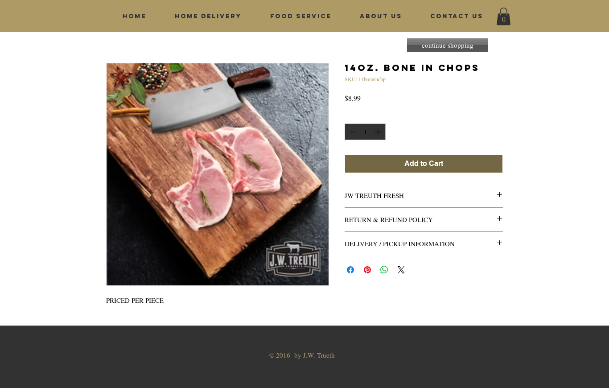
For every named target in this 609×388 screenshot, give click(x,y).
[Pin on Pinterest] (367, 269)
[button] (503, 16)
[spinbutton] (365, 132)
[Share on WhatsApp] (384, 269)
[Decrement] (351, 132)
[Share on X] (401, 269)
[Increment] (378, 132)
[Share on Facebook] (350, 269)
